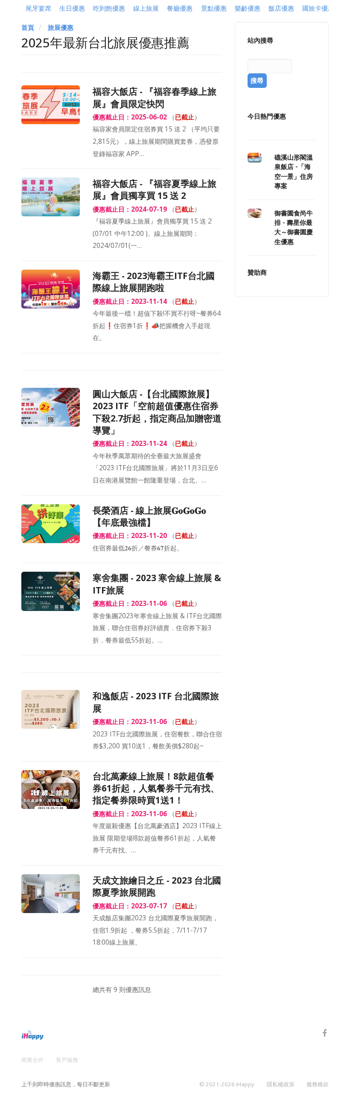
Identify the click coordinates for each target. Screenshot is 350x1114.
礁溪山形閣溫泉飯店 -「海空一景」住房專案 (293, 171)
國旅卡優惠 (318, 8)
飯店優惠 (281, 8)
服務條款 (317, 1084)
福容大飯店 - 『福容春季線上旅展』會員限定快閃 (154, 97)
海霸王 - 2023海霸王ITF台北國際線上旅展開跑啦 (154, 282)
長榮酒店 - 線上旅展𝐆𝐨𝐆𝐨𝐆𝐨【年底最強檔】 (149, 516)
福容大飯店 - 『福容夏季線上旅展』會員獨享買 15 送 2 (154, 189)
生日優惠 (72, 8)
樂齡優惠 (247, 8)
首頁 (27, 27)
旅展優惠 (60, 27)
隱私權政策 (281, 1084)
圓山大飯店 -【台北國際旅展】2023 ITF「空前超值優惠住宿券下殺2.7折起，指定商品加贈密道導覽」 (157, 412)
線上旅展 (146, 8)
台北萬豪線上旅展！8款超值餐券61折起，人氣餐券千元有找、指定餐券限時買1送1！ (156, 788)
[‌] (325, 1034)
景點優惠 (214, 8)
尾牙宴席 (38, 8)
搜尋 (257, 80)
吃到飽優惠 (109, 8)
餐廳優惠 (179, 8)
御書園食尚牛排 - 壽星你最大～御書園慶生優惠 (293, 227)
